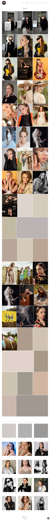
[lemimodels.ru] (4, 3)
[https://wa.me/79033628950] (26, 516)
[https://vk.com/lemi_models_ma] (23, 516)
